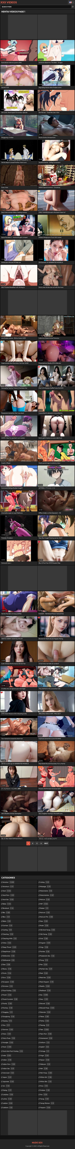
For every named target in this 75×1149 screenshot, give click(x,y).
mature (44, 899)
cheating (8, 934)
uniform (44, 1042)
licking (44, 882)
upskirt (44, 1047)
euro (6, 977)
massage (45, 886)
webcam (45, 1064)
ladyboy (8, 1094)
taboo (44, 1016)
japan (7, 1077)
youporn (45, 1107)
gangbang (8, 1016)
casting (7, 930)
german (8, 1029)
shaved (45, 1003)
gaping (7, 1021)
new (43, 921)
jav (6, 1086)
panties (44, 951)
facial (7, 995)
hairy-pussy (9, 1038)
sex (44, 995)
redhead (45, 990)
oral (44, 938)
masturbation (47, 895)
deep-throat (9, 947)
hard (7, 1047)
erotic (7, 973)
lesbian (7, 1103)
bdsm (6, 921)
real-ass (45, 977)
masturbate (46, 891)
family (7, 1003)
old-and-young (47, 930)
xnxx (44, 1086)
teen (44, 1029)
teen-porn (45, 1034)
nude (44, 925)
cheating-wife (9, 938)
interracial (8, 1073)
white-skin (45, 1081)
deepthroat (9, 951)
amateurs (8, 886)
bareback (8, 908)
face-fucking (9, 990)
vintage (44, 1051)
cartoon (7, 925)
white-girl (45, 1077)
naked (44, 908)
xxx (43, 1094)
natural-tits (46, 917)
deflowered (8, 960)
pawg (44, 960)
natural (45, 912)
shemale (45, 1012)
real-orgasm (46, 982)
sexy (44, 999)
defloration (8, 956)
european (8, 982)
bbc (6, 912)
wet (43, 1068)
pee (43, 964)
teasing (44, 1025)
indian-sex (8, 1068)
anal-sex (8, 899)
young (44, 1099)
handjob (8, 1042)
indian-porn (9, 1064)
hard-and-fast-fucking (13, 1051)
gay (6, 1025)
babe (7, 904)
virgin (44, 1055)
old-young (46, 934)
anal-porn (8, 895)
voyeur (44, 1060)
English (71, 2)
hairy (7, 1034)
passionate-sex (47, 956)
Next (46, 843)
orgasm (45, 943)
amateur (8, 882)
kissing (7, 1090)
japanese (8, 1081)
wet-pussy (46, 1073)
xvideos (44, 1090)
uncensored (46, 1038)
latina (7, 1099)
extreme (7, 986)
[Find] (72, 6)
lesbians (7, 1107)
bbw (6, 917)
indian (7, 1060)
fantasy (7, 1008)
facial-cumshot (10, 999)
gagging (7, 1012)
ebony (7, 969)
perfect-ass (46, 969)
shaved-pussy (47, 1008)
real (43, 973)
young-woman (47, 1103)
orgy (44, 947)
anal (7, 891)
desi (6, 964)
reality (44, 986)
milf (44, 904)
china (7, 943)
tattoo (44, 1021)
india (7, 1055)
